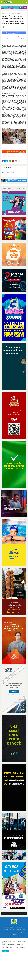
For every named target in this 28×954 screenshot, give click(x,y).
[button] (2, 2)
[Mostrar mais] (19, 161)
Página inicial (5, 13)
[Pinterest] (13, 161)
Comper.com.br (13, 52)
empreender (21, 156)
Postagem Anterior (6, 188)
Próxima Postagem (21, 188)
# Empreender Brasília (15, 13)
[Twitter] (6, 161)
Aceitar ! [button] (5, 951)
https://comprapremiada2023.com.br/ (14, 70)
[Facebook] (3, 161)
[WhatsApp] (10, 161)
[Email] (16, 161)
